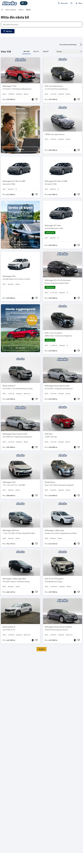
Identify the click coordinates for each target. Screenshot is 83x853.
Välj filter (9, 31)
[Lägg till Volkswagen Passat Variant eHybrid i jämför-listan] (75, 640)
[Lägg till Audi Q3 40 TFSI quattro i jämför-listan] (75, 592)
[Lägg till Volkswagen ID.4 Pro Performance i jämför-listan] (75, 298)
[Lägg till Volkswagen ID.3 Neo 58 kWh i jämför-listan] (33, 194)
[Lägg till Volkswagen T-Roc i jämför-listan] (33, 99)
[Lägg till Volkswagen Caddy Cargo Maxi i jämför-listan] (33, 592)
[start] (2, 9)
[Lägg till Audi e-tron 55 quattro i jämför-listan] (75, 350)
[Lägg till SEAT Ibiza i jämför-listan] (75, 447)
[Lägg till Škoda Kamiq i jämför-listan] (75, 495)
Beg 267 (46, 51)
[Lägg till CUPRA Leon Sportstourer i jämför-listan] (75, 150)
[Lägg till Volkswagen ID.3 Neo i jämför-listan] (75, 245)
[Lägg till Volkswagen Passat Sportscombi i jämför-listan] (75, 399)
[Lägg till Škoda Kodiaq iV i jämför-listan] (33, 399)
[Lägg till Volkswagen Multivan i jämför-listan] (33, 543)
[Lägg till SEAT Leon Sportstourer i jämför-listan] (75, 99)
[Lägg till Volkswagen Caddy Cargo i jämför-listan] (75, 543)
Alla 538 (26, 51)
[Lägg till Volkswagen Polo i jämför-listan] (33, 298)
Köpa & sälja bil (11, 10)
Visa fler (41, 649)
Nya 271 (36, 51)
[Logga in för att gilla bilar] (36, 99)
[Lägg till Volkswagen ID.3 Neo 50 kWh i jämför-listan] (75, 194)
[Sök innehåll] (71, 3)
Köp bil (21, 10)
